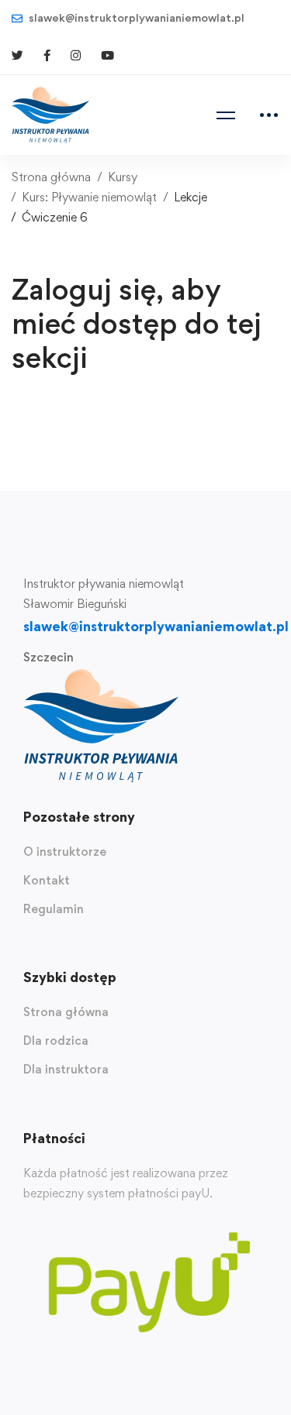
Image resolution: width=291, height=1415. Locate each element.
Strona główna (51, 177)
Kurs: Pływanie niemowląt (89, 197)
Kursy (122, 177)
